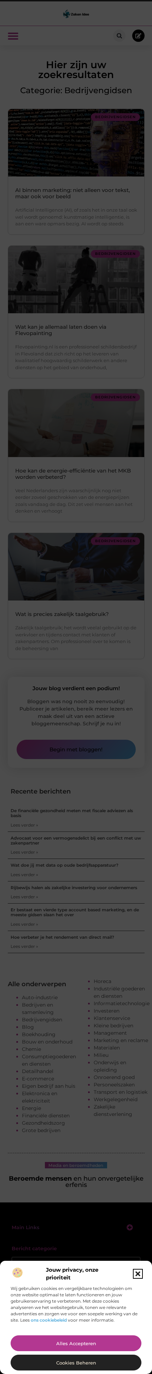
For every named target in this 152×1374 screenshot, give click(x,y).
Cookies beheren (76, 1363)
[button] (137, 1273)
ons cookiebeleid (49, 1320)
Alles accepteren (76, 1343)
